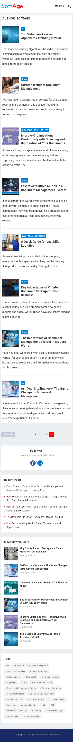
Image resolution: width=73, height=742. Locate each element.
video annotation (33, 716)
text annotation (13, 716)
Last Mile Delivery (36, 699)
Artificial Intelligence (38, 666)
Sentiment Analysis (54, 711)
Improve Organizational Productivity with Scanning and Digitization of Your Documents (43, 139)
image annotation (15, 699)
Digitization (12, 683)
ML (44, 705)
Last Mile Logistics (33, 236)
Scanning (36, 711)
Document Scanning (51, 688)
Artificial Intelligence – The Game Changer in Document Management (44, 392)
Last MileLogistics (57, 699)
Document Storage (15, 694)
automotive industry (16, 671)
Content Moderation (39, 671)
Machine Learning (29, 705)
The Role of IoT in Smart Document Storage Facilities (34, 517)
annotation (19, 666)
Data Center (31, 677)
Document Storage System (42, 694)
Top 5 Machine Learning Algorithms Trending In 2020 (41, 36)
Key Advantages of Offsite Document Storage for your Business (40, 291)
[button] (60, 6)
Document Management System (21, 688)
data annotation (14, 677)
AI (23, 29)
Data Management (50, 677)
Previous (7, 434)
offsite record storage (17, 711)
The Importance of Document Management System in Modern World (43, 341)
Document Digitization (35, 130)
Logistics (11, 705)
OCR (52, 705)
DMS (24, 79)
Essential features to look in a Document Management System (43, 188)
